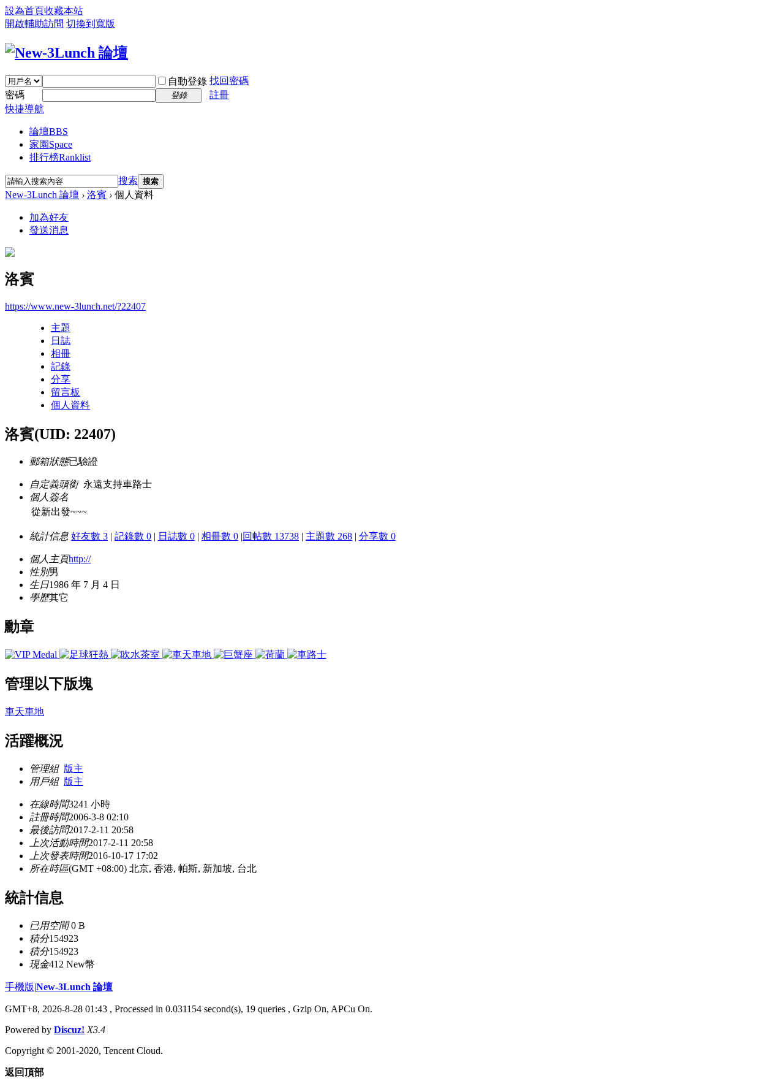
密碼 (14, 95)
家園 (50, 144)
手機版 (19, 987)
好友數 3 (89, 536)
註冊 (219, 95)
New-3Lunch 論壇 (42, 194)
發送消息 (49, 230)
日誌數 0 (176, 536)
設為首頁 (24, 11)
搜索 (128, 180)
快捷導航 (24, 109)
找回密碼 (229, 80)
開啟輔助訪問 (34, 23)
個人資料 (70, 405)
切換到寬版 (90, 23)
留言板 (65, 392)
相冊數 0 (220, 536)
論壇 (48, 131)
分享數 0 (377, 536)
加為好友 (49, 217)
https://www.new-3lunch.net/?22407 (75, 306)
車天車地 (24, 711)
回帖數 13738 (271, 536)
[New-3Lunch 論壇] (66, 53)
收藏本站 (63, 11)
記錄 (60, 366)
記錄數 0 (133, 536)
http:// (80, 559)
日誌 (60, 340)
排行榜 (60, 157)
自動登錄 (187, 81)
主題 (60, 328)
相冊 (60, 353)
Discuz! (69, 1030)
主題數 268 (329, 536)
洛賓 (97, 194)
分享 (60, 379)
